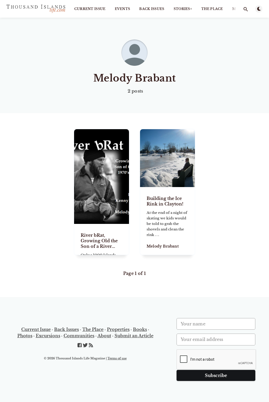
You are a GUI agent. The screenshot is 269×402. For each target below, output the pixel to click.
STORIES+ (183, 9)
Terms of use (117, 358)
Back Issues (151, 9)
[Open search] (245, 9)
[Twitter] (86, 345)
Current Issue (90, 9)
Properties (118, 329)
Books (140, 329)
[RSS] (91, 345)
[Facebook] (80, 345)
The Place (212, 9)
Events (122, 9)
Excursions (48, 335)
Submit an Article (134, 335)
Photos (24, 335)
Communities (79, 335)
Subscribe (216, 375)
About (104, 335)
